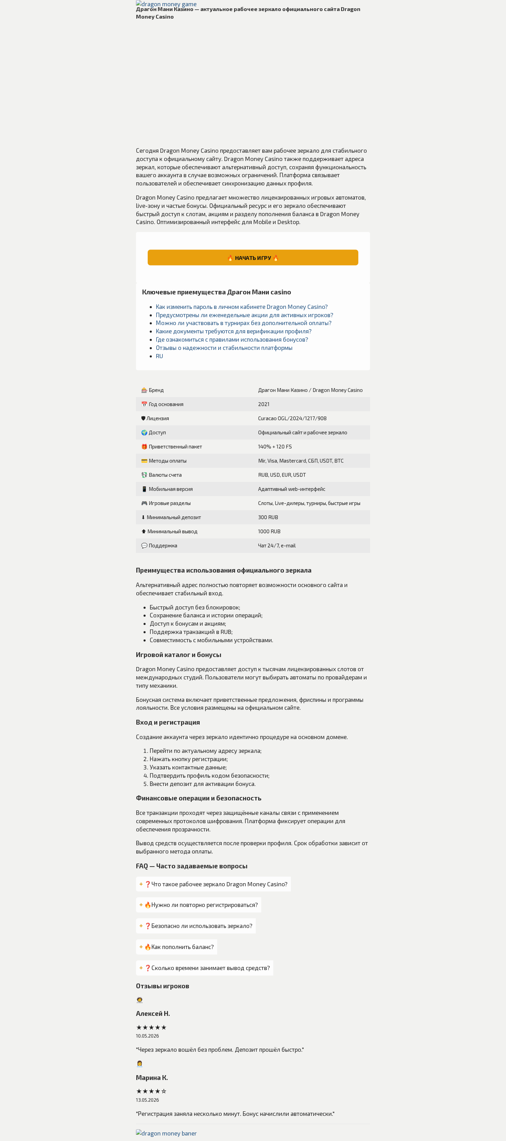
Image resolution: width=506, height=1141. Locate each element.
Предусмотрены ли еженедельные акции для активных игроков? (244, 314)
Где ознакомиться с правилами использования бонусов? (232, 339)
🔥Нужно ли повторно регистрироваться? (201, 904)
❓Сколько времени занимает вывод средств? (207, 967)
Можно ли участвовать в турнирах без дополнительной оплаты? (243, 322)
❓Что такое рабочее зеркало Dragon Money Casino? (215, 883)
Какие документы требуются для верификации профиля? (234, 330)
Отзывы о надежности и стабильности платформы (224, 347)
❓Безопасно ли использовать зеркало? (198, 925)
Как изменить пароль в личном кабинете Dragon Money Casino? (242, 306)
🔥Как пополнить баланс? (179, 946)
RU (159, 355)
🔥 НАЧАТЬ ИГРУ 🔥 (253, 257)
